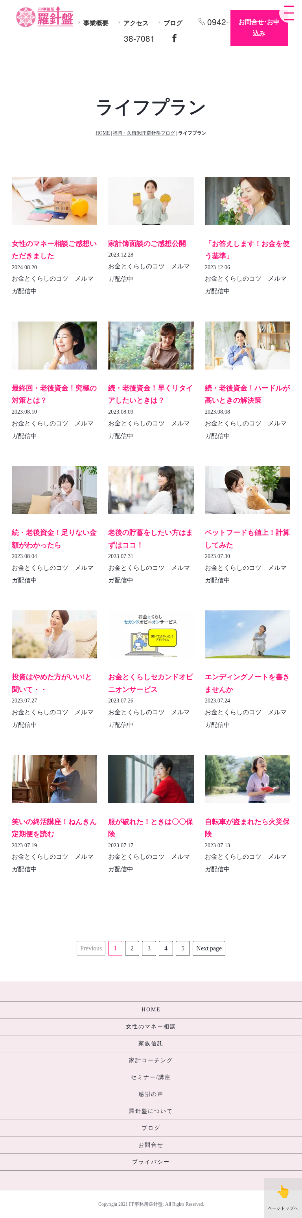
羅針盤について (151, 1111)
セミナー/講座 (151, 1077)
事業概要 (96, 23)
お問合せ (151, 1145)
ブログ (173, 23)
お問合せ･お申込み (259, 27)
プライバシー (151, 1162)
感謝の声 (151, 1094)
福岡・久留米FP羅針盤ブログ (144, 133)
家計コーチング (151, 1060)
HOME (103, 133)
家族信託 (151, 1043)
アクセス (136, 23)
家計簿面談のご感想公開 (147, 244)
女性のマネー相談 (151, 1026)
